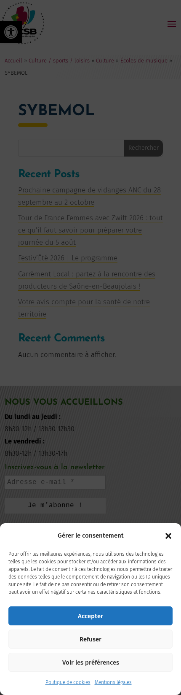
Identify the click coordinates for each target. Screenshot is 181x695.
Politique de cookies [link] (67, 682)
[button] (168, 536)
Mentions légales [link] (113, 682)
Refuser (90, 639)
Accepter (90, 616)
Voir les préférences (90, 662)
